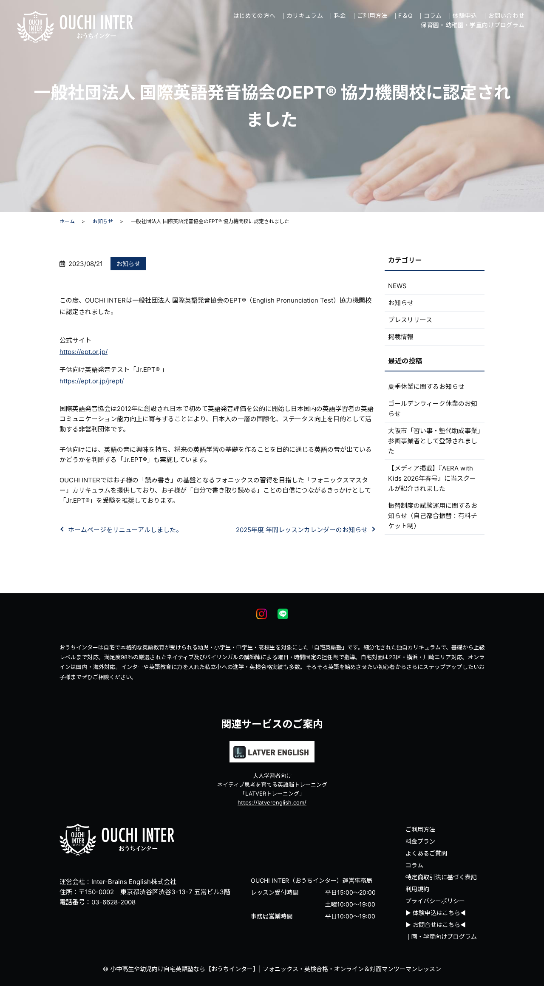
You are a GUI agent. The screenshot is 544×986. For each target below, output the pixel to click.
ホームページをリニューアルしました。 (125, 530)
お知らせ (103, 221)
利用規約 (417, 888)
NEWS (397, 286)
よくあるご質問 (426, 853)
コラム (414, 865)
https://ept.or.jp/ (84, 352)
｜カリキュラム (301, 15)
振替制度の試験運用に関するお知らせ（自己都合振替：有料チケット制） (432, 516)
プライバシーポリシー (435, 900)
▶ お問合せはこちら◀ (435, 924)
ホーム (67, 221)
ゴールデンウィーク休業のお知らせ (432, 409)
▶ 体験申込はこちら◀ (435, 912)
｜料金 (337, 15)
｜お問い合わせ (503, 15)
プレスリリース (410, 320)
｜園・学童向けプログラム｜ (444, 936)
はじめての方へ (254, 15)
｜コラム (429, 15)
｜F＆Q (402, 15)
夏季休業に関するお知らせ (426, 386)
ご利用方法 (420, 829)
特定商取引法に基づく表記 (441, 877)
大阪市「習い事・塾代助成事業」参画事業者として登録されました (434, 441)
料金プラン (420, 841)
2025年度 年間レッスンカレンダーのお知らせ (302, 530)
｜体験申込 (462, 15)
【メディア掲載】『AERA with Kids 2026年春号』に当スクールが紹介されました (432, 478)
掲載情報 (401, 337)
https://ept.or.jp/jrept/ (92, 381)
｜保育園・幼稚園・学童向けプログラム (469, 24)
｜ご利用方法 (369, 15)
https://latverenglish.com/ (272, 802)
